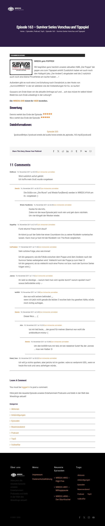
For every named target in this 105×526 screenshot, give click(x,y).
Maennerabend (18, 427)
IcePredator (14, 247)
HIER (36, 101)
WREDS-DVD (19, 101)
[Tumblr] (76, 151)
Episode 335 (52, 131)
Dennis (17, 188)
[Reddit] (63, 151)
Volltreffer (15, 445)
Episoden (15, 421)
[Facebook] (53, 151)
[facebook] (80, 517)
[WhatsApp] (72, 151)
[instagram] (89, 517)
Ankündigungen (18, 415)
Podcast (15, 433)
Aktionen (15, 409)
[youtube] (93, 517)
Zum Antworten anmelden (46, 172)
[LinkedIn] (67, 151)
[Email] (90, 151)
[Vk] (85, 151)
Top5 (13, 439)
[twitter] (84, 517)
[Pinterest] (81, 151)
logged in (26, 387)
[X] (58, 151)
